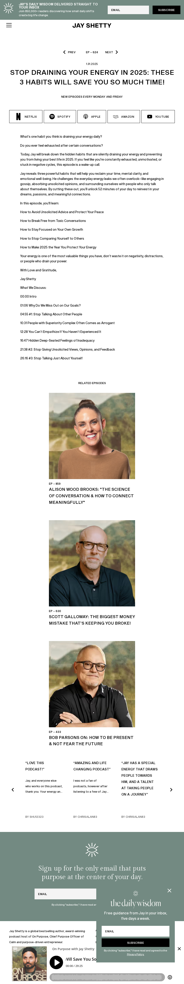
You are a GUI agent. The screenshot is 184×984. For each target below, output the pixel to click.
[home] (92, 25)
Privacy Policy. (135, 954)
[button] (36, 25)
